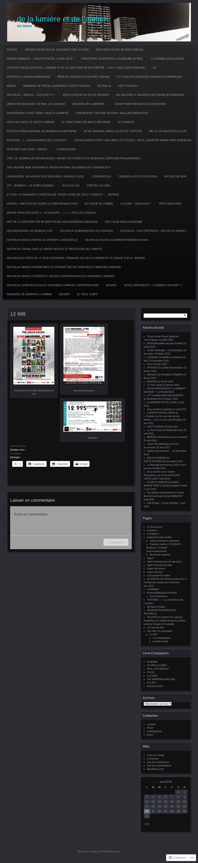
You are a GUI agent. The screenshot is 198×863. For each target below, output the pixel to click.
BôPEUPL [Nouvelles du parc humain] (83, 76)
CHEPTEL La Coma (98, 185)
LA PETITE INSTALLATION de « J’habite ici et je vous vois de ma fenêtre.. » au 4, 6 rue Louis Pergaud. (76, 67)
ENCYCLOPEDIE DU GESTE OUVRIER (86, 95)
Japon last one (154, 572)
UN (154, 67)
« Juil (146, 824)
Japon (150, 558)
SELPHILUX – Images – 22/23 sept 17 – (31, 95)
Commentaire (116, 542)
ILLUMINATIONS (66, 149)
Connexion (153, 758)
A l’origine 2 (153, 534)
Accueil (12, 49)
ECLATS (151, 682)
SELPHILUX (104, 85)
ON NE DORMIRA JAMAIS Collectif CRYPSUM (113, 131)
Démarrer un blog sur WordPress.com (99, 851)
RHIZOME (152, 662)
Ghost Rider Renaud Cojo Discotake (140, 104)
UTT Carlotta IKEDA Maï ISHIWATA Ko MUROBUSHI (149, 76)
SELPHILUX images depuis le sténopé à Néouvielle (42, 240)
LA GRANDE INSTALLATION (167, 58)
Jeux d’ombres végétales (160, 409)
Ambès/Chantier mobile (159, 537)
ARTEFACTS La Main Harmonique (28, 76)
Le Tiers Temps (87, 294)
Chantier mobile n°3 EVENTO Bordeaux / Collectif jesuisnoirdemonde (164, 548)
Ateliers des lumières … (90, 104)
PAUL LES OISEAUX (158, 668)
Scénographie (154, 731)
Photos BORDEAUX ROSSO (162, 593)
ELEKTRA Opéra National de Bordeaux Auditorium (41, 131)
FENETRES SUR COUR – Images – (28, 149)
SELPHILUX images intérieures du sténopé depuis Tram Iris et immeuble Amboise (64, 267)
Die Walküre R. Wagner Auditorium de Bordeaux (150, 95)
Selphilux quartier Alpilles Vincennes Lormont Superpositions (53, 285)
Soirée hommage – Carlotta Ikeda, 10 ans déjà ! (40, 58)
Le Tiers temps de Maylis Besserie (86, 122)
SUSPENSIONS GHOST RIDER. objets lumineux (38, 113)
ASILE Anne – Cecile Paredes (162, 503)
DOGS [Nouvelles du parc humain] (119, 49)
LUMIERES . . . (154, 589)
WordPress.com (155, 769)
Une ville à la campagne (159, 631)
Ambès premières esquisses (165, 540)
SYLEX (150, 672)
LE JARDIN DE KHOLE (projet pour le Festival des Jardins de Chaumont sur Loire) (165, 582)
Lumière (151, 724)
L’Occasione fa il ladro (158, 575)
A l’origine (152, 530)
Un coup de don (175, 176)
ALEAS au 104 (70, 185)
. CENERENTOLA (101, 176)
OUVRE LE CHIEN (157, 665)
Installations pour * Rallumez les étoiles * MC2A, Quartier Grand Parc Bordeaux (133, 140)
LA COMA (152, 675)
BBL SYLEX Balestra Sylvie (168, 131)
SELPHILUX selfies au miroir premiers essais (116, 240)
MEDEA (11, 85)
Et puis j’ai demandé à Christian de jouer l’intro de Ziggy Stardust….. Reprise (63, 194)
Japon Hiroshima (156, 568)
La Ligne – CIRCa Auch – (136, 203)
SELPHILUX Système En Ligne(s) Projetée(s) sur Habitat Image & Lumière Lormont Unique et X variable (165, 620)
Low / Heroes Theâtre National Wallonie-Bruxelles (112, 113)
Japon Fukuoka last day (159, 565)
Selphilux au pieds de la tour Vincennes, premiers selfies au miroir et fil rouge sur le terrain (76, 258)
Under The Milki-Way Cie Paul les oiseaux (36, 104)
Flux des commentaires (159, 765)
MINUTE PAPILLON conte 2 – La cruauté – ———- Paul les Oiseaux (51, 212)
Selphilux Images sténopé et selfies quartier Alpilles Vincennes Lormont (61, 276)
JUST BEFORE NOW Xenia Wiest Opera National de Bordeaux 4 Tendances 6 (59, 167)
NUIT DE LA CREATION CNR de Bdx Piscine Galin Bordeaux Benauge (52, 221)
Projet (150, 727)
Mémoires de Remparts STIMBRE (29, 294)
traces (150, 734)
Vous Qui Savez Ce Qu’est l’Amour (30, 122)
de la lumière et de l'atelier (61, 19)
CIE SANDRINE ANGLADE (161, 679)
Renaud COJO (154, 686)
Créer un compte (156, 755)
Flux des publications (158, 762)
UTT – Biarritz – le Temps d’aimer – (31, 185)
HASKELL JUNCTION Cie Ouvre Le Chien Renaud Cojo (42, 203)
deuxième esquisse (160, 554)
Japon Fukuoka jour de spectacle (164, 561)
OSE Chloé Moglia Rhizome (123, 221)
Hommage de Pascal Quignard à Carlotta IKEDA (56, 85)
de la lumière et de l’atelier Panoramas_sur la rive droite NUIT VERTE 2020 (162, 475)
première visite (160, 641)
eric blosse (24, 25)
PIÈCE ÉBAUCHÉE (170, 203)
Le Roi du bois (154, 527)
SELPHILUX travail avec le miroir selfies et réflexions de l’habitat (54, 249)
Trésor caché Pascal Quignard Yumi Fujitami (57, 49)
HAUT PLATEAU (127, 85)
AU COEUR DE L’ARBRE (99, 203)
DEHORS (111, 285)
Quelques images (156, 606)
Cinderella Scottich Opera (137, 176)
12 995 (153, 634)
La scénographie (162, 638)
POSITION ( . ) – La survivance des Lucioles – (37, 140)
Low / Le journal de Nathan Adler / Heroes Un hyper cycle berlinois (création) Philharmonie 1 (74, 158)
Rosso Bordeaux (158, 596)
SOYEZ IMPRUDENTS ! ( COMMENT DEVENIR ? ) (153, 285)
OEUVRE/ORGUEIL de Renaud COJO (30, 230)
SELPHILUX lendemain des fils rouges (86, 230)
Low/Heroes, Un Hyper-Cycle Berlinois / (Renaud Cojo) (45, 176)
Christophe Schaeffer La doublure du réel (112, 58)
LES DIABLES (126, 122)
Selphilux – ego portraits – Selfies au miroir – (153, 230)
